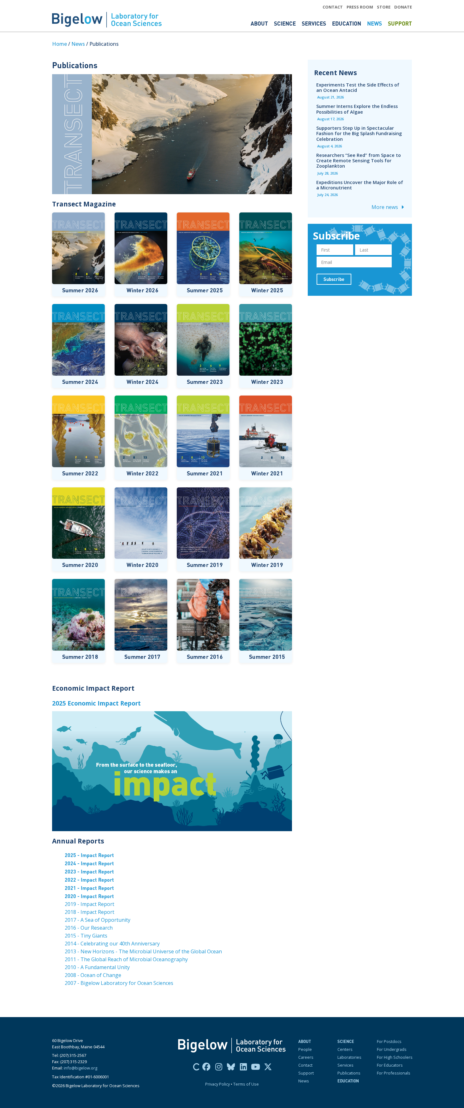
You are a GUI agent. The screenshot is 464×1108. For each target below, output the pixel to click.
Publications (348, 1073)
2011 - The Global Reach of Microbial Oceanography (126, 959)
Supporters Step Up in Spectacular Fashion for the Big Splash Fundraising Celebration (359, 133)
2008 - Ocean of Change (93, 975)
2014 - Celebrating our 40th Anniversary (112, 943)
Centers (345, 1049)
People (305, 1049)
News (375, 23)
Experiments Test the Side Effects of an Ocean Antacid (357, 87)
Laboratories (349, 1057)
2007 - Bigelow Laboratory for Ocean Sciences (119, 983)
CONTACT (333, 7)
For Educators (390, 1065)
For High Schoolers (395, 1057)
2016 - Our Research (89, 927)
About (260, 23)
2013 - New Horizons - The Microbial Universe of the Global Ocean (143, 951)
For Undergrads (392, 1049)
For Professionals (393, 1073)
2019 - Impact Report (89, 904)
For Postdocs (389, 1041)
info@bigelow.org (80, 1068)
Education (347, 23)
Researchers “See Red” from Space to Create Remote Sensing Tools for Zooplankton (358, 160)
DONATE (403, 7)
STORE (383, 7)
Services (314, 23)
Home (59, 43)
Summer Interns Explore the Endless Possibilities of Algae (357, 109)
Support (400, 23)
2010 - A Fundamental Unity (97, 967)
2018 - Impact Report (89, 911)
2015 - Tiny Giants (86, 935)
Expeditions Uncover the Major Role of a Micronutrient (359, 185)
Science (285, 23)
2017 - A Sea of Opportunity (97, 919)
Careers (305, 1057)
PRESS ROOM (360, 7)
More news (385, 207)
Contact (305, 1065)
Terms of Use (246, 1084)
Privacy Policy (217, 1084)
